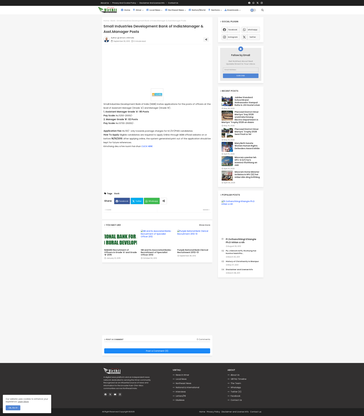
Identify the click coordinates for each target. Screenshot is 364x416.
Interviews (181, 391)
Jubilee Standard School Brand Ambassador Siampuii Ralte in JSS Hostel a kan (247, 101)
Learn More (23, 401)
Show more (204, 225)
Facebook (123, 201)
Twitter (139, 201)
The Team (236, 383)
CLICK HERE (147, 146)
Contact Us (236, 400)
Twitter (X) (236, 391)
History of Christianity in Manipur (242, 261)
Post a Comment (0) (157, 350)
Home (127, 10)
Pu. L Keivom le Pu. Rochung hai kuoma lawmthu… (241, 252)
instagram (233, 37)
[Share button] (163, 201)
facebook (232, 29)
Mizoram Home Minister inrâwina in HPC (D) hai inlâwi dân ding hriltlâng (247, 174)
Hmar (138, 10)
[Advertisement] (160, 66)
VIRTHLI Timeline (238, 379)
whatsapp (252, 29)
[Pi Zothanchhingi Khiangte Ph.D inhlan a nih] (241, 218)
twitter (253, 37)
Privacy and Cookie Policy (124, 3)
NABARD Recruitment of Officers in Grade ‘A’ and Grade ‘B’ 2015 (120, 252)
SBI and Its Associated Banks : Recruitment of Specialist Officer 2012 (156, 252)
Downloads (232, 10)
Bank (113, 20)
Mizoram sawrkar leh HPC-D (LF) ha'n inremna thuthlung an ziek (246, 161)
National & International (187, 387)
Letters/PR (181, 396)
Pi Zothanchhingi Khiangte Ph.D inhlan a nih (241, 241)
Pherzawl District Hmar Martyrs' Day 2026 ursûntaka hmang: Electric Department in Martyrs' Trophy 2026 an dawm (240, 117)
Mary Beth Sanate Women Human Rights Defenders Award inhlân (247, 146)
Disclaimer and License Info (152, 3)
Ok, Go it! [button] (13, 407)
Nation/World (198, 10)
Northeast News (176, 10)
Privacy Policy (213, 411)
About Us (105, 3)
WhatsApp (236, 387)
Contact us (173, 3)
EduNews (180, 400)
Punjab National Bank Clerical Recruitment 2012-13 (192, 251)
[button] (262, 10)
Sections (215, 10)
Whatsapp (153, 201)
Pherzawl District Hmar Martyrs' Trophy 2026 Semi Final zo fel (247, 132)
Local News (154, 10)
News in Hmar (182, 374)
